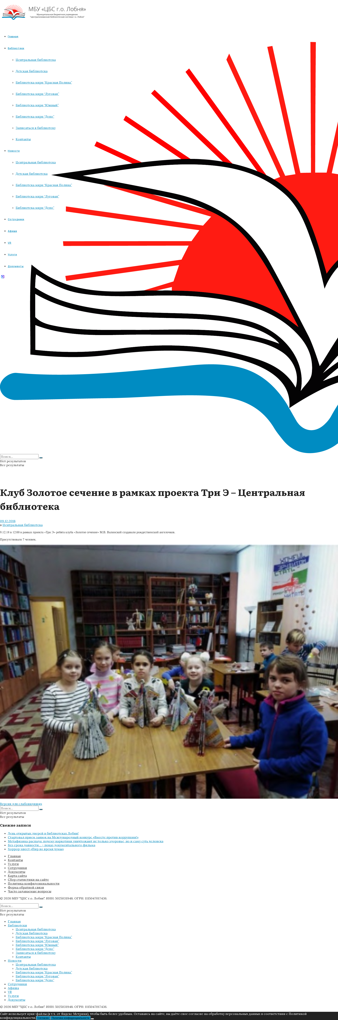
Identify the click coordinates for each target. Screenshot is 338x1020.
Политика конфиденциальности (33, 883)
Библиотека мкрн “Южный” (37, 945)
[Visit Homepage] (44, 23)
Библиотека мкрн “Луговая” (37, 941)
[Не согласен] (92, 1018)
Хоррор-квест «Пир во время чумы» (36, 849)
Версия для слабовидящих (21, 804)
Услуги (13, 864)
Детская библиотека (32, 933)
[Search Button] (40, 457)
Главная (13, 36)
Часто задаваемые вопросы (29, 891)
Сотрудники (17, 868)
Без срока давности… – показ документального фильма (51, 845)
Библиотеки (17, 925)
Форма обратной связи (26, 887)
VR (10, 992)
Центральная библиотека (23, 525)
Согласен (43, 1017)
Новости (15, 960)
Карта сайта (17, 876)
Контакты (15, 860)
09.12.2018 (7, 521)
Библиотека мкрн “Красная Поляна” (44, 937)
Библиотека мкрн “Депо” (35, 949)
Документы (16, 872)
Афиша (13, 988)
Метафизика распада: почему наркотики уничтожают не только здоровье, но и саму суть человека (85, 841)
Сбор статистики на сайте (28, 879)
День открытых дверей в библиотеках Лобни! (43, 833)
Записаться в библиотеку (36, 953)
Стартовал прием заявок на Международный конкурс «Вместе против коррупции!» (73, 837)
